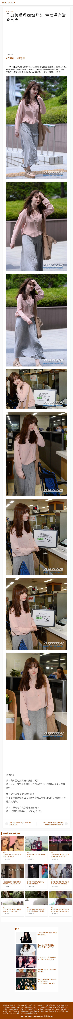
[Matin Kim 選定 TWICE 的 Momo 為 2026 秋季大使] (26, 950)
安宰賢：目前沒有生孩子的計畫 (36, 855)
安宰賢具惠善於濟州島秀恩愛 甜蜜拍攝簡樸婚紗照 (60, 883)
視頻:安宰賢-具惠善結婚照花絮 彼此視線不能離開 (12, 910)
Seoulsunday (8, 2)
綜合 (12, 11)
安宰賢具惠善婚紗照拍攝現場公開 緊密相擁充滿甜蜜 (36, 910)
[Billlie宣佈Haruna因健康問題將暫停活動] (26, 937)
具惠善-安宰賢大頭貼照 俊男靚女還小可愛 (12, 855)
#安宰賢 (10, 58)
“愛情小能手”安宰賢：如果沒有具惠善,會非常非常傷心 (60, 855)
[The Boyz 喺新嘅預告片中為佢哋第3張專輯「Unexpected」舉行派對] (26, 984)
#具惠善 (21, 58)
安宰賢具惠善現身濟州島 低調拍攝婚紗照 (35, 883)
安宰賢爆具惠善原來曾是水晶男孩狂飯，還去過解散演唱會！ (60, 910)
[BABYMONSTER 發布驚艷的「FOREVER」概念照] (26, 962)
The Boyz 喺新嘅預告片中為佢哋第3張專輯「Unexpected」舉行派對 (46, 981)
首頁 (7, 11)
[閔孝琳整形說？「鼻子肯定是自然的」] (26, 973)
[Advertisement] (36, 36)
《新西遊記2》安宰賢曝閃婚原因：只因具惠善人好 (12, 883)
